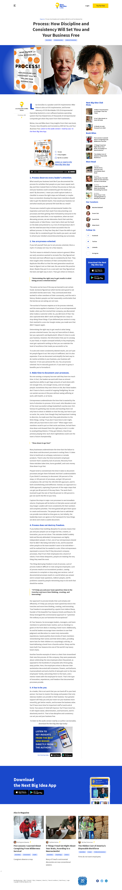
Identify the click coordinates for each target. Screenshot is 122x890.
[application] (53, 172)
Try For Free (100, 6)
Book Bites (48, 40)
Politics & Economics (100, 852)
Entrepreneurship (58, 40)
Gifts (24, 880)
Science (66, 854)
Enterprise (38, 880)
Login (87, 6)
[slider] (72, 171)
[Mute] (69, 172)
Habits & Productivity (71, 40)
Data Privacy (62, 880)
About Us (44, 880)
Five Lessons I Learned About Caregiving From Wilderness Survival (27, 848)
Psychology (59, 854)
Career (89, 852)
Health (34, 854)
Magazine (42, 19)
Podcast (29, 880)
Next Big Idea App (18, 880)
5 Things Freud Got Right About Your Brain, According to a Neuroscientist (60, 848)
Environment (27, 854)
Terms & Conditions (53, 880)
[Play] (32, 172)
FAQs (33, 880)
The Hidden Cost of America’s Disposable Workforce (92, 847)
